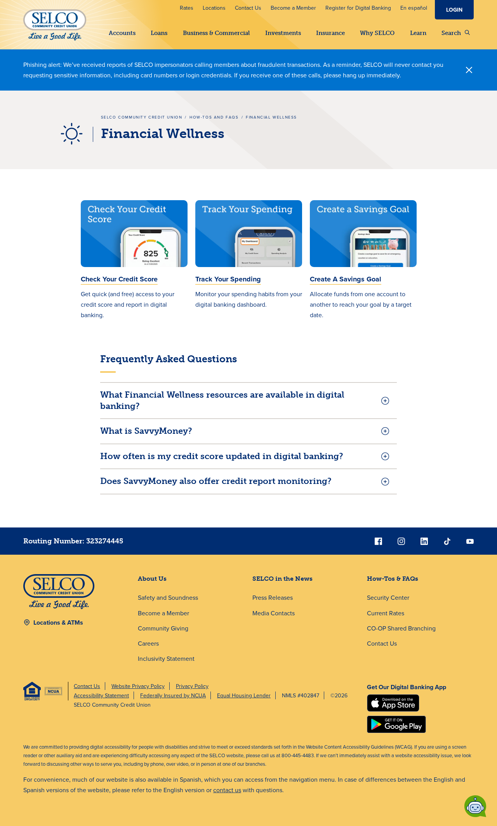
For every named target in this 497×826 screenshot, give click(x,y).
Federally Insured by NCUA (173, 695)
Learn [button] (418, 33)
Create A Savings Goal (345, 279)
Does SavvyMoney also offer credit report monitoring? (216, 481)
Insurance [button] (330, 33)
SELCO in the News (282, 578)
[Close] (469, 70)
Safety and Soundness (168, 597)
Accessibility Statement (101, 695)
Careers (148, 643)
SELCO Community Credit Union (141, 117)
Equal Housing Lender (244, 695)
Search (451, 33)
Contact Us (248, 8)
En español (413, 8)
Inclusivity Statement (166, 658)
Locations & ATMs (58, 622)
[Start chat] (475, 806)
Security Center (388, 597)
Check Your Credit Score (119, 279)
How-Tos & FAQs (392, 578)
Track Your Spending (228, 279)
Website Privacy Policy (138, 686)
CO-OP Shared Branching (401, 628)
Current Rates (385, 613)
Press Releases (272, 597)
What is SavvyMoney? (146, 431)
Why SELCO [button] (377, 33)
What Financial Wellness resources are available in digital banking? (222, 400)
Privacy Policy (192, 686)
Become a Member (293, 8)
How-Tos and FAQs (214, 117)
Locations (214, 8)
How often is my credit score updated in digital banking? (221, 456)
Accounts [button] (122, 33)
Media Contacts (273, 613)
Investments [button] (283, 33)
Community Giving (163, 628)
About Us (152, 578)
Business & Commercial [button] (216, 33)
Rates (186, 8)
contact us (227, 790)
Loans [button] (159, 33)
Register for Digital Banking (358, 8)
